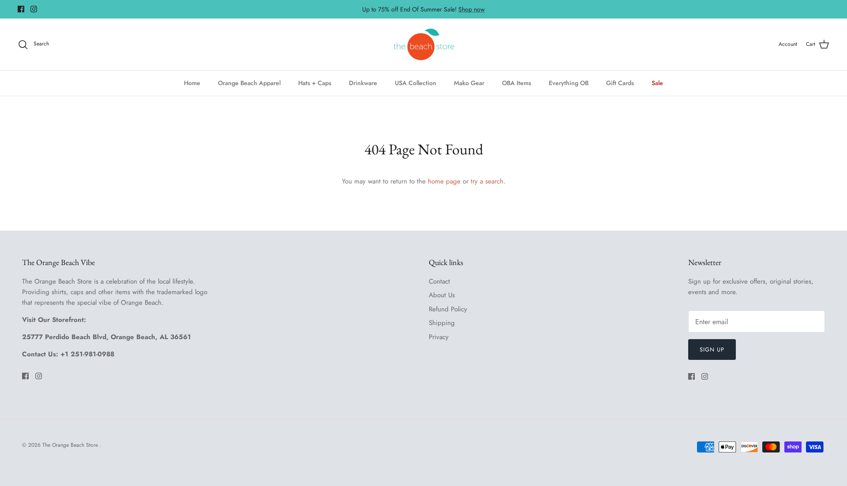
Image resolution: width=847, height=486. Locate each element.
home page (444, 181)
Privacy (439, 337)
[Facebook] (21, 9)
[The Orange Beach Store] (424, 44)
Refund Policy (448, 309)
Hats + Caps (314, 83)
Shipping (442, 323)
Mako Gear (469, 83)
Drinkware (363, 83)
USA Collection (415, 83)
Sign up (712, 349)
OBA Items (516, 83)
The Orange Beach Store (71, 445)
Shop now (471, 9)
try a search (487, 181)
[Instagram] (33, 9)
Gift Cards (620, 83)
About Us (442, 295)
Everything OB (568, 83)
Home (192, 83)
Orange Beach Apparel (249, 83)
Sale (657, 83)
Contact (439, 281)
